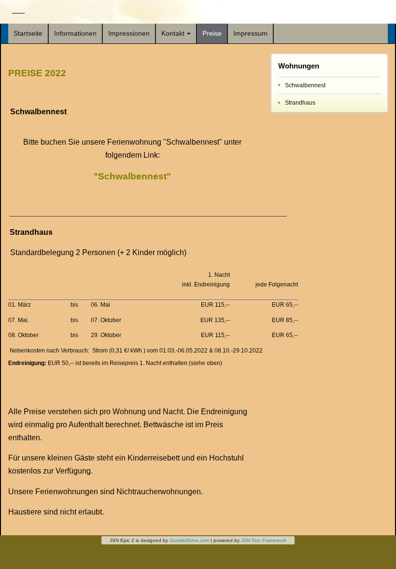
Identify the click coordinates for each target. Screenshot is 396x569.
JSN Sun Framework (263, 540)
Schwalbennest (305, 85)
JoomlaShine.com (189, 540)
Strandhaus (300, 102)
